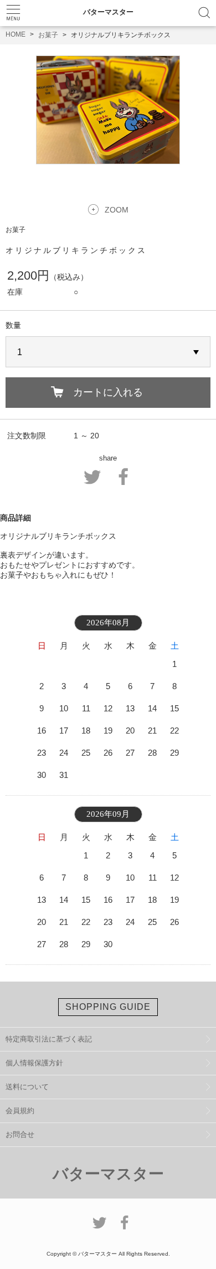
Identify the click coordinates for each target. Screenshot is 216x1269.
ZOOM (116, 209)
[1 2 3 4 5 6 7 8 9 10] (108, 352)
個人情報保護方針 (34, 1063)
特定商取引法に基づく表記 (49, 1039)
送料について (27, 1087)
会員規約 (20, 1110)
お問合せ (20, 1134)
